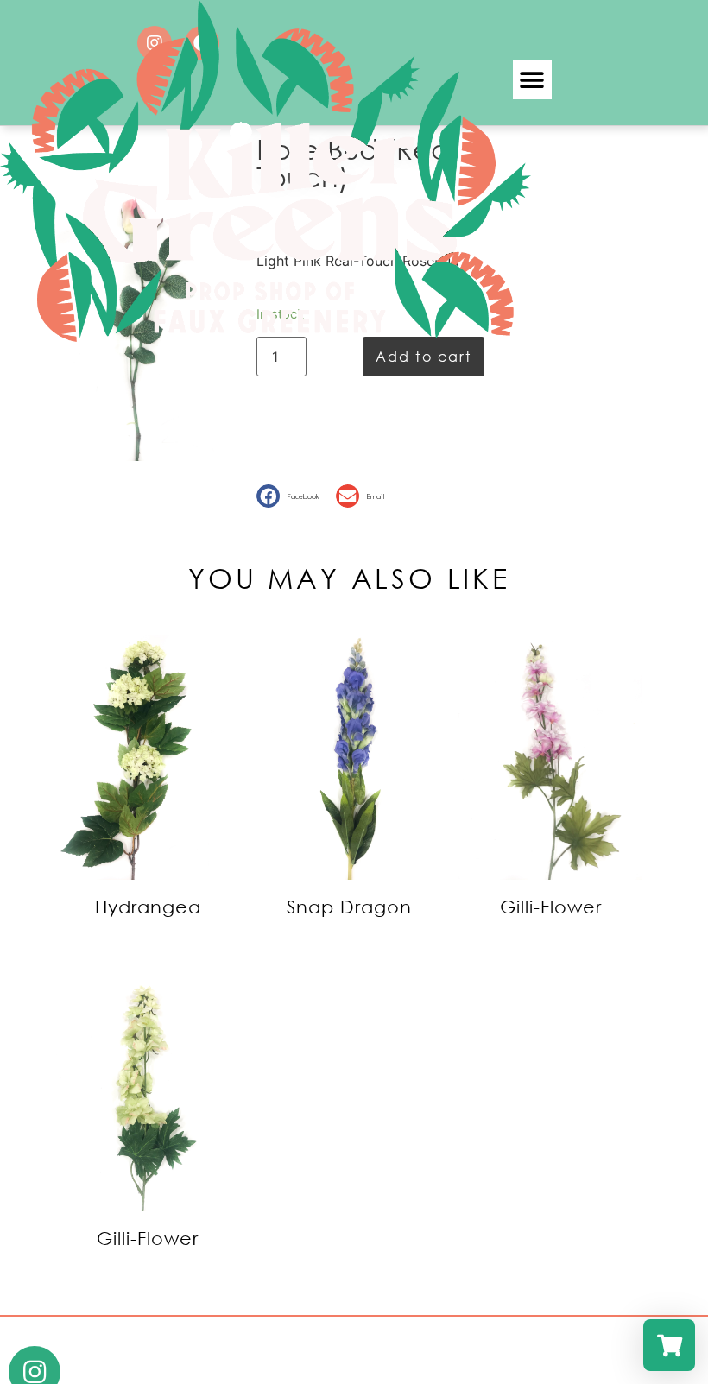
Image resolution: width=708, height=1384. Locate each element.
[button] (532, 79)
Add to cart (423, 356)
